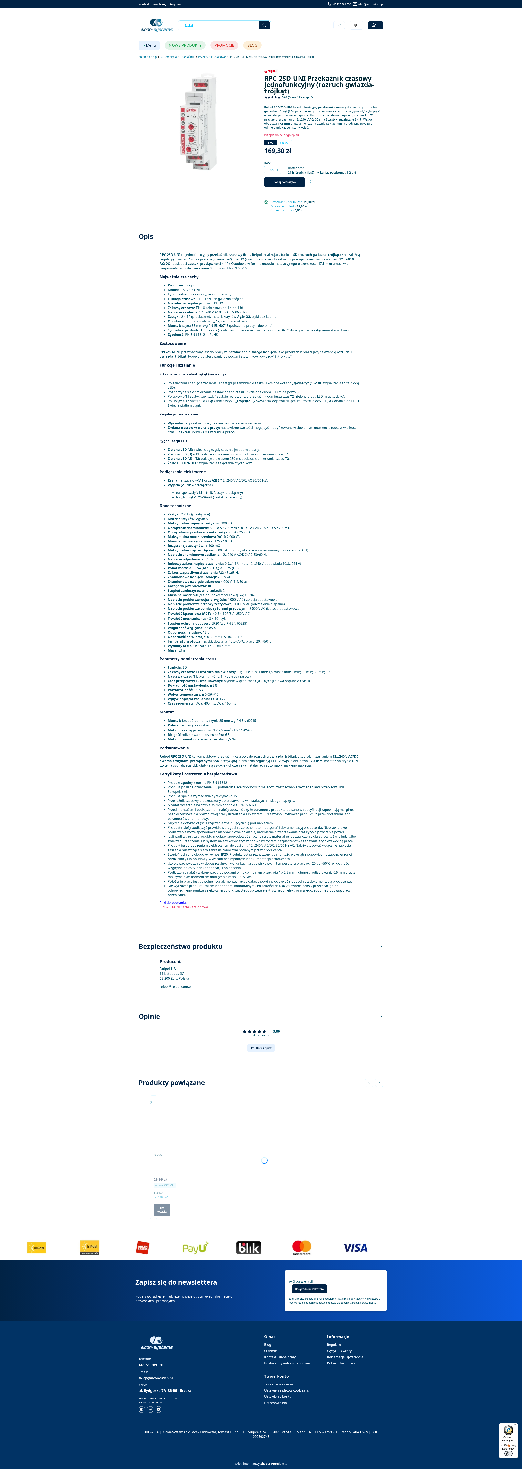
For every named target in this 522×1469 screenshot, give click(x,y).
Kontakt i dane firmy (152, 4)
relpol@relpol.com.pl (176, 986)
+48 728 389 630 (341, 4)
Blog (267, 1344)
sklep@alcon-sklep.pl (370, 4)
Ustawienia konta (277, 1396)
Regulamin (176, 4)
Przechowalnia (275, 1402)
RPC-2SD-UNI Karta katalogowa (184, 907)
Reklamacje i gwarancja (345, 1357)
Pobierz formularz (341, 1363)
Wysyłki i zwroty (339, 1350)
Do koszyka (162, 1209)
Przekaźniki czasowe (212, 57)
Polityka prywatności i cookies (287, 1363)
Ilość (267, 163)
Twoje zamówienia (278, 1384)
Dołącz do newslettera (309, 1289)
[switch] (508, 1453)
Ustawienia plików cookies (285, 1390)
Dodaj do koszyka (284, 182)
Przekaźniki (187, 57)
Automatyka (169, 57)
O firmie (270, 1350)
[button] (264, 25)
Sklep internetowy (259, 1464)
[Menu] (515, 1425)
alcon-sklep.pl (148, 57)
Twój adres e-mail (301, 1281)
